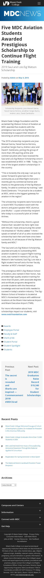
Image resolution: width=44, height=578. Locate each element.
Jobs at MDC (8, 539)
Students (8, 349)
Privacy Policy (34, 534)
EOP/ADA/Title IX (30, 536)
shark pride (9, 338)
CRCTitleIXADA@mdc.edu (24, 575)
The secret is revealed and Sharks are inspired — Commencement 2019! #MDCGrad (14, 388)
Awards (7, 326)
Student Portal (10, 341)
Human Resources (21, 539)
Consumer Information (14, 536)
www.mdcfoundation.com (14, 314)
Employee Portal (11, 330)
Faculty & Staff (10, 334)
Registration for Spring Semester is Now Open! (23, 457)
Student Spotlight (12, 345)
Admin (13, 78)
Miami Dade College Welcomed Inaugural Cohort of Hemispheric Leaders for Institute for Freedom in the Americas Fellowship (24, 428)
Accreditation (22, 541)
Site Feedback (34, 539)
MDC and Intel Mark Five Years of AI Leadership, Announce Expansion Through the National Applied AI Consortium (23, 448)
